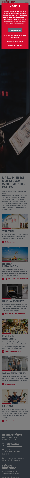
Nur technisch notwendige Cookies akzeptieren (15, 36)
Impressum (10, 45)
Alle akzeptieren (15, 30)
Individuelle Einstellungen (15, 41)
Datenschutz (19, 45)
